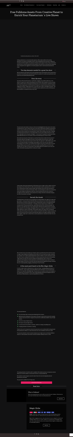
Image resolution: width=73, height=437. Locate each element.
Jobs (59, 5)
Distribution (49, 5)
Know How (55, 5)
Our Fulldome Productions (29, 5)
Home (21, 5)
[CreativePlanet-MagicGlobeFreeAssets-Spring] (36, 337)
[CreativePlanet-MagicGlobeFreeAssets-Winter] (36, 277)
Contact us (64, 5)
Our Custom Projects (40, 5)
